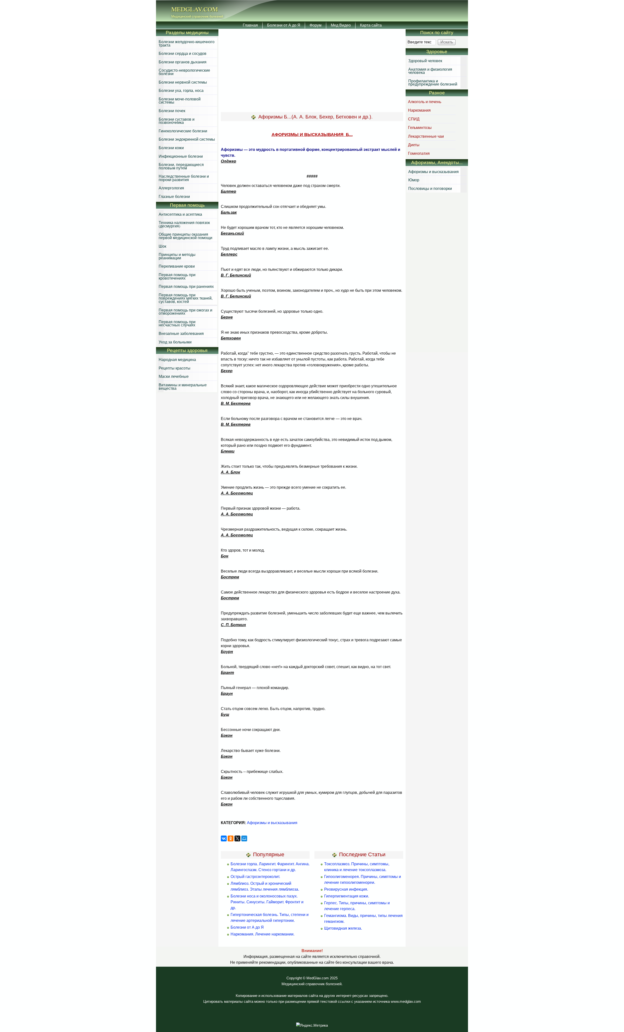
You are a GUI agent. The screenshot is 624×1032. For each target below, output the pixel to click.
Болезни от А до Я (283, 25)
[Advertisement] (312, 71)
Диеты (413, 144)
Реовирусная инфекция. (346, 889)
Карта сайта (371, 25)
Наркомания (419, 110)
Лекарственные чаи (426, 136)
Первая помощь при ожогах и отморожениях (185, 311)
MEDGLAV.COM (194, 9)
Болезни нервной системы (183, 82)
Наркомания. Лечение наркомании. (262, 934)
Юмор (413, 179)
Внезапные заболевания (181, 333)
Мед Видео (341, 25)
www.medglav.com (406, 1001)
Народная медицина (177, 359)
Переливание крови (177, 266)
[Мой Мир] (244, 838)
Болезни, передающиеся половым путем (181, 166)
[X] (237, 838)
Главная (250, 25)
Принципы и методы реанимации (177, 256)
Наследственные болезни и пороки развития (184, 178)
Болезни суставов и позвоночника (177, 121)
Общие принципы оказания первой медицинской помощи (185, 236)
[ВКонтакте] (224, 838)
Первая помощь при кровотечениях (177, 276)
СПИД (413, 118)
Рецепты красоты (174, 367)
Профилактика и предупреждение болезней (432, 82)
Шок (162, 246)
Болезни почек (172, 110)
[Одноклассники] (231, 838)
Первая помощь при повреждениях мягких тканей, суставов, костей (186, 298)
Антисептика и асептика (180, 214)
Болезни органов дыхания (182, 61)
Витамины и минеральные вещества (183, 386)
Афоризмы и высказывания (272, 823)
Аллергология (171, 187)
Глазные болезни (174, 196)
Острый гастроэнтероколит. (255, 877)
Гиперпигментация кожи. (346, 896)
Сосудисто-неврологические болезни (184, 72)
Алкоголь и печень (424, 101)
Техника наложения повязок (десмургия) (184, 224)
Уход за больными (175, 341)
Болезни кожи (171, 147)
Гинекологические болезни (183, 130)
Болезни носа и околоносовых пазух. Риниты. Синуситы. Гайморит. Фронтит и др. (267, 902)
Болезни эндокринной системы (187, 139)
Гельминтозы (420, 127)
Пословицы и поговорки (430, 188)
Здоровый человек (425, 60)
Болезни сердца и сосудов (182, 53)
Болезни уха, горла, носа (181, 90)
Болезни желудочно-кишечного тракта (186, 43)
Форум (316, 25)
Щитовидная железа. (343, 928)
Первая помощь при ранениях (186, 286)
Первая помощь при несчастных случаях (177, 323)
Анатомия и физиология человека (430, 71)
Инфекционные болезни (181, 156)
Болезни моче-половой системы (180, 100)
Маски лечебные (174, 376)
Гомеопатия (419, 153)
